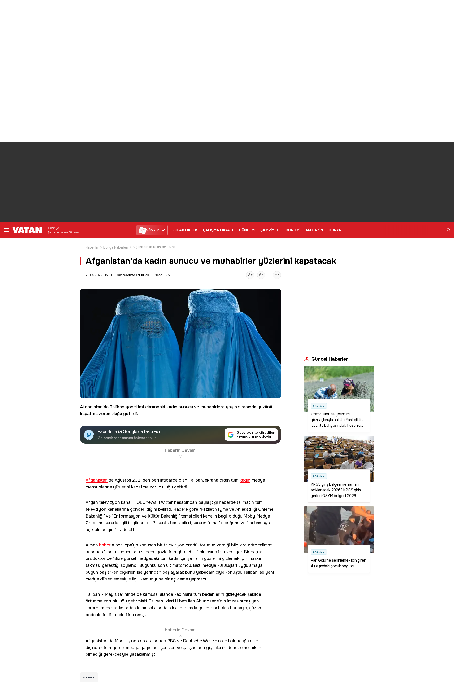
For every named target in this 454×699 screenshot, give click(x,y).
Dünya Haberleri (115, 247)
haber (105, 545)
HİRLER (150, 230)
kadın (171, 406)
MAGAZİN (314, 230)
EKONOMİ (292, 230)
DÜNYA (335, 230)
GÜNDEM (247, 230)
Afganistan (91, 406)
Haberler (92, 247)
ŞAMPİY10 (269, 230)
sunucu (186, 406)
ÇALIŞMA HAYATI (218, 230)
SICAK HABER (185, 230)
